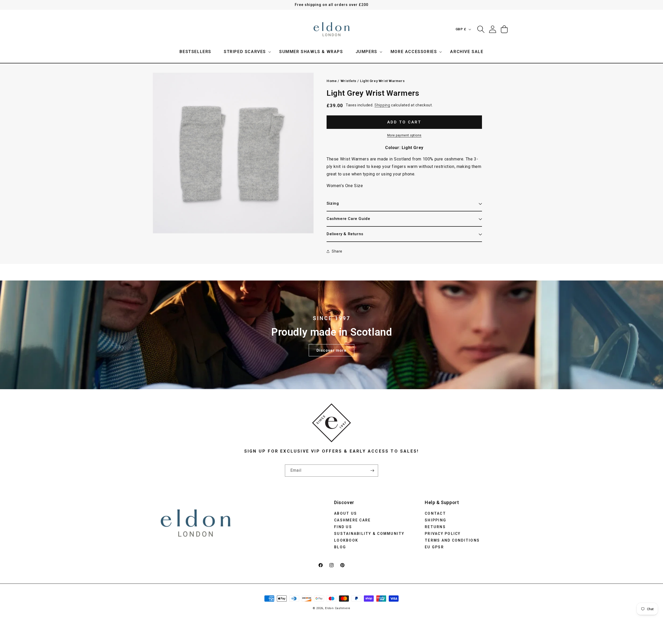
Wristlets (348, 81)
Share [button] (337, 251)
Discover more (331, 350)
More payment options (404, 135)
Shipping (382, 105)
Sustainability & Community (369, 533)
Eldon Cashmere (337, 608)
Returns (435, 527)
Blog (340, 547)
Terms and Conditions (452, 540)
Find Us (343, 527)
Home (332, 81)
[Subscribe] (372, 470)
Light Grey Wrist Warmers (382, 81)
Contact (435, 513)
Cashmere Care (352, 520)
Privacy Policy (443, 533)
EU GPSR (434, 547)
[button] (245, 52)
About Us (345, 513)
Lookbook (346, 540)
